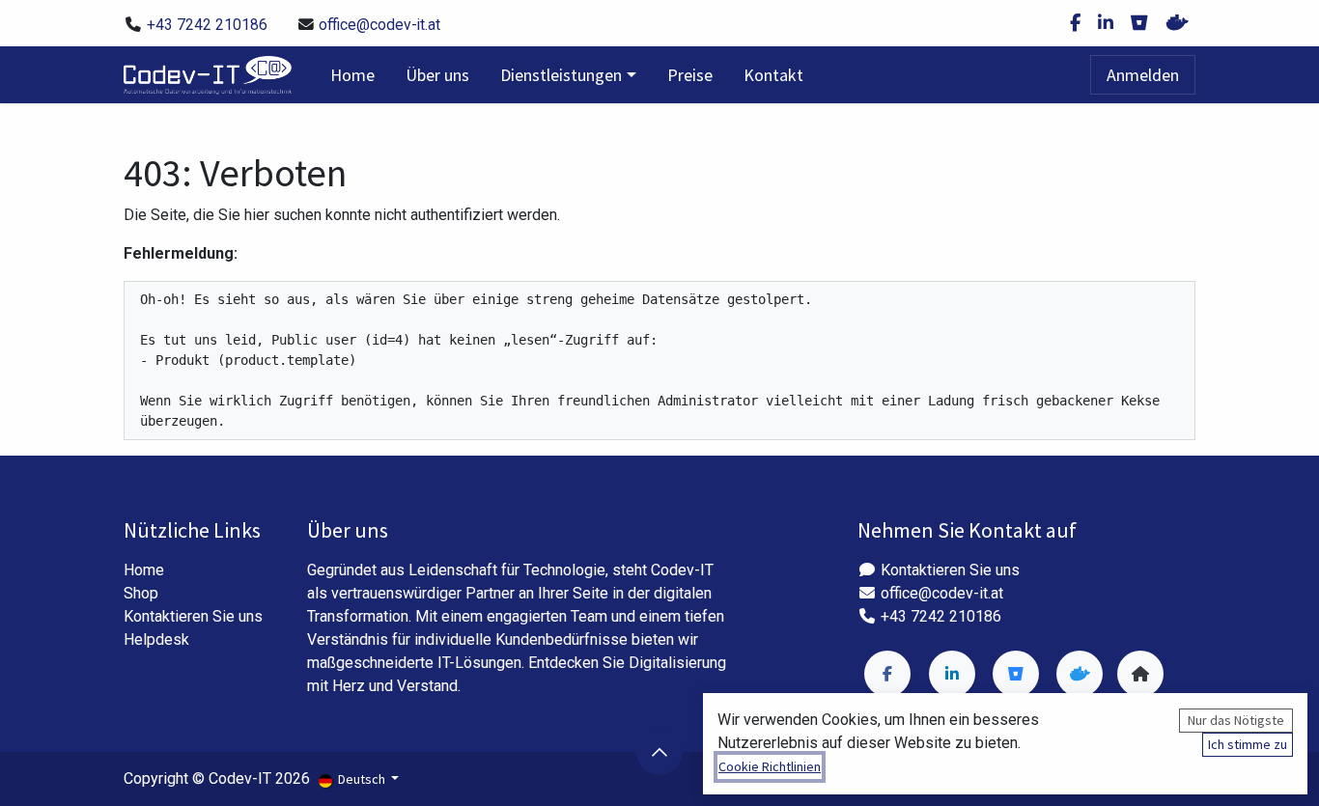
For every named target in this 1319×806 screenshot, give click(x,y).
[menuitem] (352, 74)
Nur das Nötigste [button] (1236, 720)
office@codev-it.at (379, 24)
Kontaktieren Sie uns (193, 616)
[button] (659, 752)
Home (144, 570)
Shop (141, 593)
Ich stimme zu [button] (1247, 744)
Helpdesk (156, 639)
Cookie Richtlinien (769, 766)
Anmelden (1143, 75)
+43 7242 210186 (207, 24)
